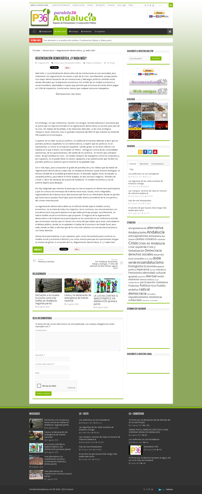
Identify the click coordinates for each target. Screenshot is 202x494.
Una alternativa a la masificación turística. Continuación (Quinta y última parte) (77, 40)
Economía (150, 266)
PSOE (153, 286)
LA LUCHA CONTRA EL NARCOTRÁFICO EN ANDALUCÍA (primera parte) (106, 299)
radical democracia (139, 291)
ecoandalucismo (150, 262)
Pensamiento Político (73, 63)
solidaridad (135, 300)
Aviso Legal (121, 5)
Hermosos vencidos (46, 261)
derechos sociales (140, 254)
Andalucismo (47, 31)
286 (145, 435)
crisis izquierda (137, 247)
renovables (151, 294)
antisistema (155, 236)
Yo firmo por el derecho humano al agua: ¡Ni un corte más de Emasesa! (150, 459)
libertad (151, 276)
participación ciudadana (154, 282)
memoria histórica (147, 279)
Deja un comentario (94, 63)
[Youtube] (153, 5)
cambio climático (146, 239)
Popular (132, 164)
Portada (34, 31)
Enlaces (90, 5)
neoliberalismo (133, 283)
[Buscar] (171, 5)
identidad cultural (154, 272)
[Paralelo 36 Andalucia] (63, 17)
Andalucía (155, 232)
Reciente (144, 164)
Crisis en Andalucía (151, 243)
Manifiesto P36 (151, 446)
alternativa (155, 228)
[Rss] (145, 5)
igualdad (132, 276)
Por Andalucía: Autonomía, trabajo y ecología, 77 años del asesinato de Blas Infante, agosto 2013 (104, 264)
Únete (131, 5)
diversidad (148, 259)
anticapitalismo (138, 236)
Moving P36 (100, 5)
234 (146, 442)
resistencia (155, 297)
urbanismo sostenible (150, 300)
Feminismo (87, 31)
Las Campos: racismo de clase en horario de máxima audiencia (147, 192)
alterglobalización (137, 228)
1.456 (147, 425)
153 (160, 450)
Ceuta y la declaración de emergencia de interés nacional (77, 298)
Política (145, 285)
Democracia (61, 31)
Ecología (74, 31)
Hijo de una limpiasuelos (139, 200)
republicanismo (138, 297)
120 (144, 463)
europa (153, 270)
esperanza (143, 269)
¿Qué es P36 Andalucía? (61, 5)
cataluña (161, 239)
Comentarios (157, 164)
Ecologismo (135, 266)
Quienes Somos (79, 5)
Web (37, 373)
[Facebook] (148, 5)
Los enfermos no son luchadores (143, 174)
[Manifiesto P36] (135, 450)
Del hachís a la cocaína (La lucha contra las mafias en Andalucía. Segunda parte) (47, 299)
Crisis (133, 243)
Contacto (111, 5)
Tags (131, 169)
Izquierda (101, 31)
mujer (157, 280)
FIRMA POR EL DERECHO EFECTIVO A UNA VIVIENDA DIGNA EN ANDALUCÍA (148, 430)
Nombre (40, 355)
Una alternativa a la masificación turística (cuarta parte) (58, 473)
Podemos (133, 285)
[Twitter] (150, 5)
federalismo (161, 270)
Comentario (41, 330)
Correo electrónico (45, 364)
